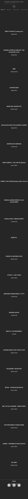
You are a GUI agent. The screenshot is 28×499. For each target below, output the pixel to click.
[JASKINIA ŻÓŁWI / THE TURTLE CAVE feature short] (14, 339)
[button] (14, 6)
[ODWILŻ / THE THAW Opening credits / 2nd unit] (14, 170)
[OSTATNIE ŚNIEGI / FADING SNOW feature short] (14, 414)
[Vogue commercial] (14, 470)
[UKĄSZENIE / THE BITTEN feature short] (14, 357)
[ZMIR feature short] (14, 58)
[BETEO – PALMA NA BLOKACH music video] (14, 376)
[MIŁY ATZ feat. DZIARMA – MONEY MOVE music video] (14, 395)
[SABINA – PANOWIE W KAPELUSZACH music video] (14, 432)
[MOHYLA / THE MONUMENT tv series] (14, 320)
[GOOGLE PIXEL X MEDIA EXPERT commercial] (14, 208)
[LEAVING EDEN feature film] (14, 76)
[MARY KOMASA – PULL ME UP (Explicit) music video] (14, 151)
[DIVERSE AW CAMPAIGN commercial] (14, 133)
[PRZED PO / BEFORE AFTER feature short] (14, 245)
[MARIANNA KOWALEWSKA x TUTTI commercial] (14, 283)
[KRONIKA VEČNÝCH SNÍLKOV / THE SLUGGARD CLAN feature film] (14, 39)
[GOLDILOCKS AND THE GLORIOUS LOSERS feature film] (14, 114)
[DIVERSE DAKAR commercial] (14, 301)
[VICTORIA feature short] (14, 451)
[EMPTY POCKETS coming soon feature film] (14, 20)
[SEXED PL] (14, 226)
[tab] (3, 9)
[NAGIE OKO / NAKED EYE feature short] (14, 95)
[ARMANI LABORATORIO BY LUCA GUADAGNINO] (14, 189)
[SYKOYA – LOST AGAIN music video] (14, 264)
